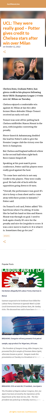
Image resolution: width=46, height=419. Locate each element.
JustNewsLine (13, 4)
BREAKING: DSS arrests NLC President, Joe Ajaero (22, 386)
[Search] (42, 4)
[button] (4, 52)
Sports (6, 236)
